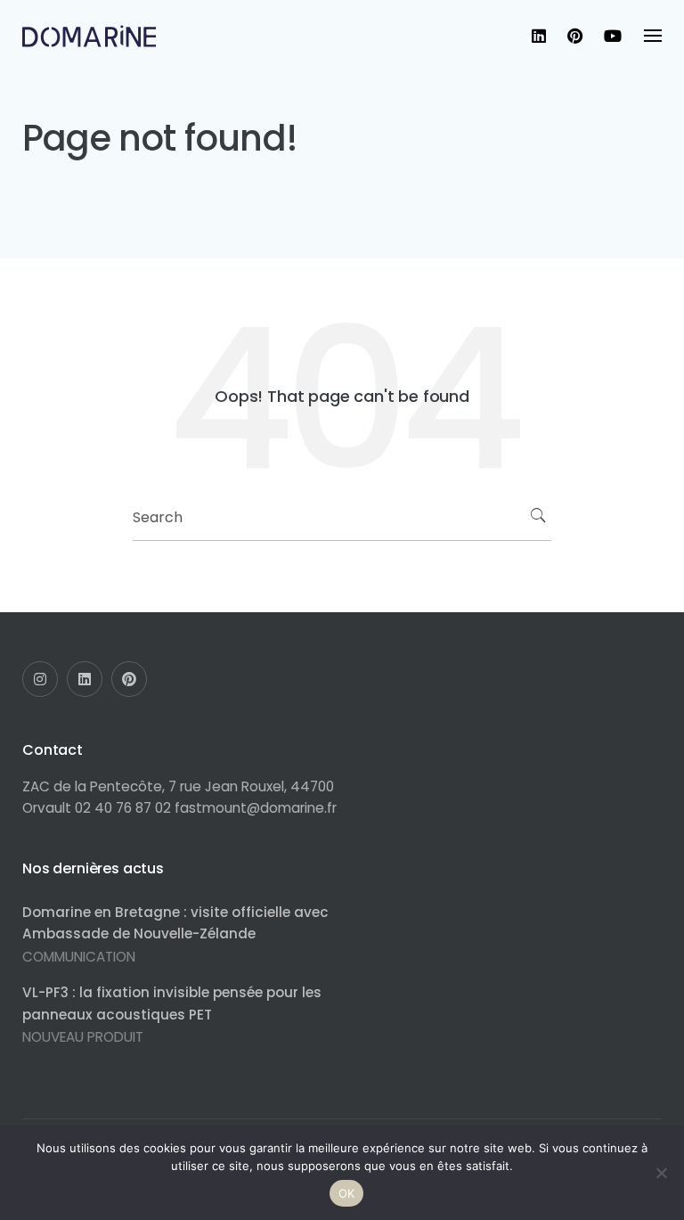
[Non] (662, 1173)
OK (346, 1193)
